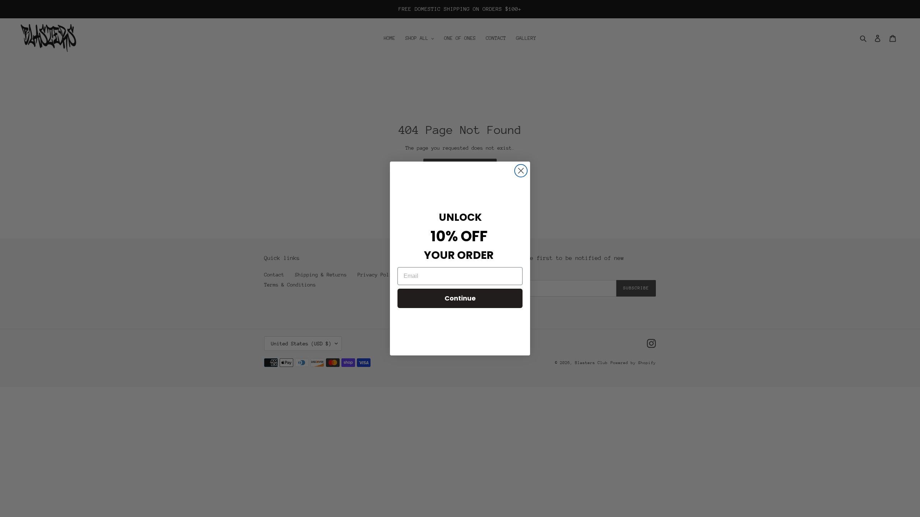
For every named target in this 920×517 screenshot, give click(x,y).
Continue (460, 298)
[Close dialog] (521, 170)
